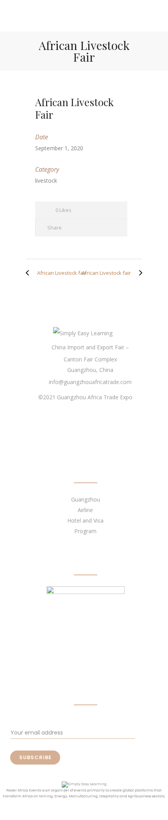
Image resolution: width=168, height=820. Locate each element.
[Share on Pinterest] (115, 227)
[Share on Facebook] (73, 227)
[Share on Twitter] (87, 227)
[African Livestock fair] (29, 273)
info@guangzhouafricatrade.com (90, 382)
